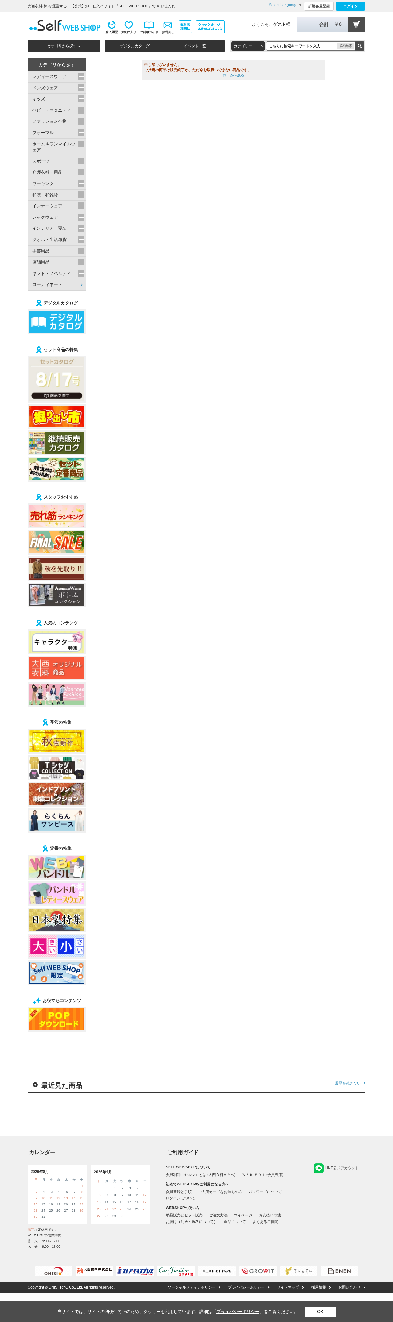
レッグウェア (45, 217)
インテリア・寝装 (49, 228)
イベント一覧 (195, 46)
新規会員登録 (319, 6)
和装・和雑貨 (45, 194)
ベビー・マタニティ (51, 110)
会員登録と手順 (179, 1192)
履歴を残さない (348, 1083)
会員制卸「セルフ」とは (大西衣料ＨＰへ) (200, 1175)
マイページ (243, 1215)
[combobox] (248, 46)
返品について (235, 1222)
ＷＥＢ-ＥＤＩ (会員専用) (262, 1175)
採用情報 (318, 1287)
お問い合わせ (349, 1287)
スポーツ (40, 161)
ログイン (350, 6)
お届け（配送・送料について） (191, 1222)
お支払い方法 (270, 1215)
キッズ (38, 98)
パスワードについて (265, 1192)
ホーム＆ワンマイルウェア (53, 146)
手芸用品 (40, 251)
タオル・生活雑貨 (49, 239)
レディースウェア (49, 76)
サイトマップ (288, 1287)
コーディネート (47, 284)
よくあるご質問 (265, 1222)
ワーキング (43, 183)
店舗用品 (40, 262)
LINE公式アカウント (342, 1168)
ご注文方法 (218, 1215)
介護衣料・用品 (47, 172)
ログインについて (180, 1198)
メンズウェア (45, 87)
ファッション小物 (49, 121)
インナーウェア (47, 205)
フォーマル (43, 132)
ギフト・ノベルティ (51, 273)
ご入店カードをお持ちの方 (220, 1192)
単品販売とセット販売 (184, 1215)
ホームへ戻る (233, 75)
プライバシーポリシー (246, 1287)
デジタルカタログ (135, 46)
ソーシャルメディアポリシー (192, 1287)
